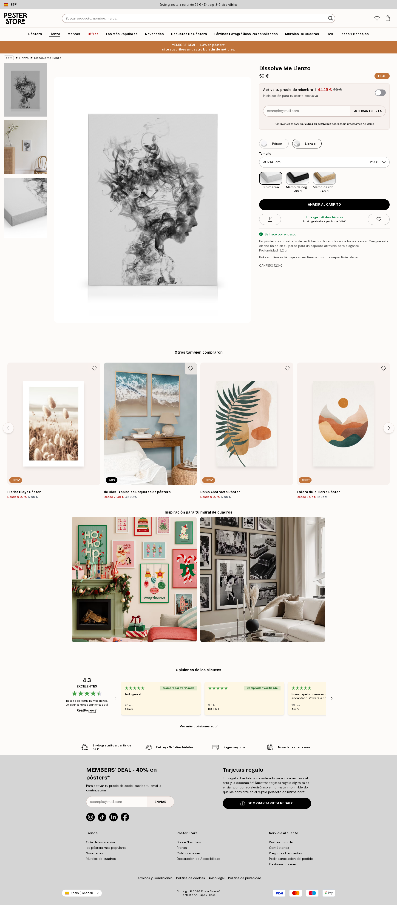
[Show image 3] (25, 208)
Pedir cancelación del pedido (291, 859)
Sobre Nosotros (189, 842)
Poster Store (208, 891)
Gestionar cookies (283, 864)
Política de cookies (190, 878)
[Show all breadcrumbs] (9, 58)
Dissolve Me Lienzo (47, 58)
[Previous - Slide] (255, 182)
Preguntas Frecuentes (285, 853)
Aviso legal (216, 878)
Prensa (182, 848)
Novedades (94, 853)
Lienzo (24, 58)
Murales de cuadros (101, 859)
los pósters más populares (106, 848)
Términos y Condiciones (154, 878)
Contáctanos (279, 848)
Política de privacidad (317, 124)
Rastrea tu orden (282, 842)
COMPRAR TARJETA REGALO (270, 803)
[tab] (376, 18)
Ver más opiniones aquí (199, 726)
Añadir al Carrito (324, 205)
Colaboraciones (189, 853)
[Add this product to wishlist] (379, 219)
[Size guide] (270, 219)
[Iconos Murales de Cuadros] (262, 579)
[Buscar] (331, 18)
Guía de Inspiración (100, 842)
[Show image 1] (25, 90)
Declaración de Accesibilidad (198, 859)
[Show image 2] (25, 147)
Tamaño (265, 153)
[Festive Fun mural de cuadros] (134, 579)
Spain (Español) (82, 893)
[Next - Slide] (393, 182)
